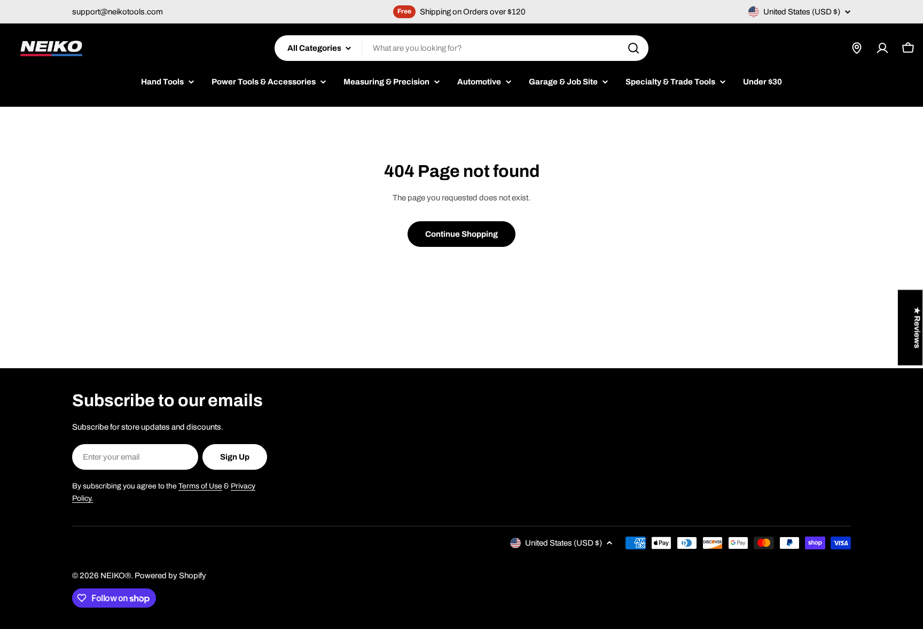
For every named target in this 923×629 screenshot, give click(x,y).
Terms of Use (200, 486)
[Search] (633, 48)
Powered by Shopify (170, 575)
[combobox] (461, 48)
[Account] (882, 48)
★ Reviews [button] (917, 327)
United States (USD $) (801, 11)
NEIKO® (115, 575)
